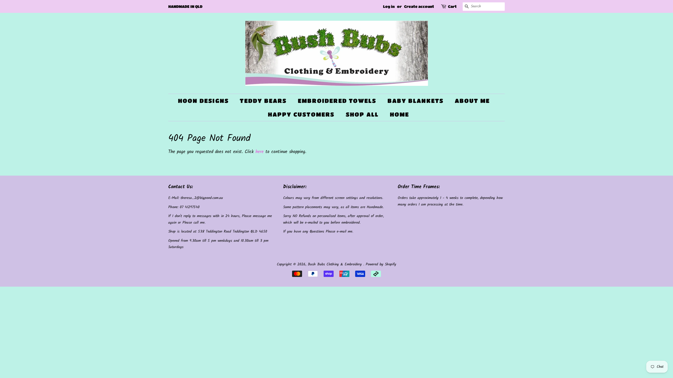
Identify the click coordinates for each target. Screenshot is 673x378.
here (260, 151)
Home (399, 114)
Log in (389, 6)
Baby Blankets (416, 100)
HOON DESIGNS (203, 100)
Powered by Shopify (381, 264)
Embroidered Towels (337, 100)
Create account (419, 6)
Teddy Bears (263, 100)
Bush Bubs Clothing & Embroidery (335, 264)
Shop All (362, 114)
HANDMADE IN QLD (185, 6)
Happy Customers (301, 114)
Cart (452, 6)
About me (472, 100)
